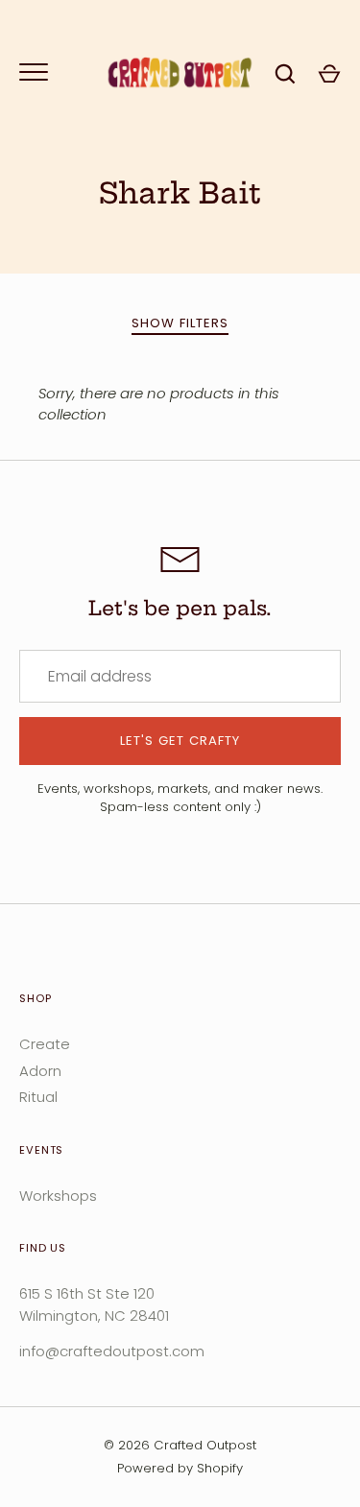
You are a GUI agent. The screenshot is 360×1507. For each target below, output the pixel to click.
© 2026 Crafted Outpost (180, 1445)
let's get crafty (180, 740)
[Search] (285, 74)
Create (44, 1044)
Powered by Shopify (180, 1468)
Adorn (40, 1071)
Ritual (38, 1097)
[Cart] (329, 74)
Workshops (58, 1195)
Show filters (180, 323)
